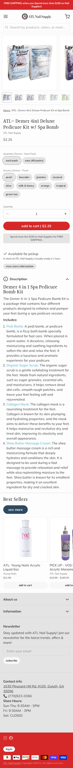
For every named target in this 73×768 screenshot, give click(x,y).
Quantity (8, 206)
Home (6, 110)
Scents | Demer (15, 170)
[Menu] (7, 16)
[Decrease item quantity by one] (7, 213)
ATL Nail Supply (12, 763)
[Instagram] (5, 738)
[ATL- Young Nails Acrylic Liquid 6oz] (25, 539)
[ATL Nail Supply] (36, 16)
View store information (20, 266)
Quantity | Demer (19, 153)
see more (15, 510)
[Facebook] (11, 738)
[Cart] (66, 16)
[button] (36, 226)
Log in (9, 749)
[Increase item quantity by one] (65, 213)
